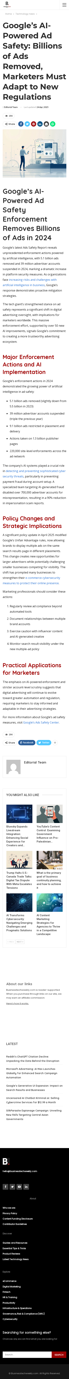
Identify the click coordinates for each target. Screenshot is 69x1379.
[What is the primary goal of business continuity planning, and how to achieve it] (50, 860)
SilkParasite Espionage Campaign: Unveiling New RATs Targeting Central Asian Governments (34, 1115)
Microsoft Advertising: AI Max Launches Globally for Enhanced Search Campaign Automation (31, 1073)
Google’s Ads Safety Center (41, 722)
